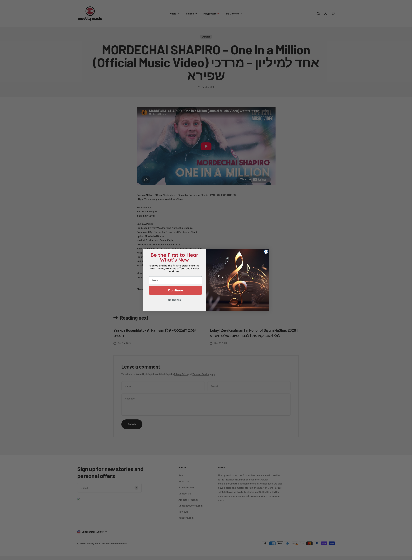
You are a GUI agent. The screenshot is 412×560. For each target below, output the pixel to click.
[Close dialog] (265, 251)
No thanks (174, 300)
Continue (175, 290)
